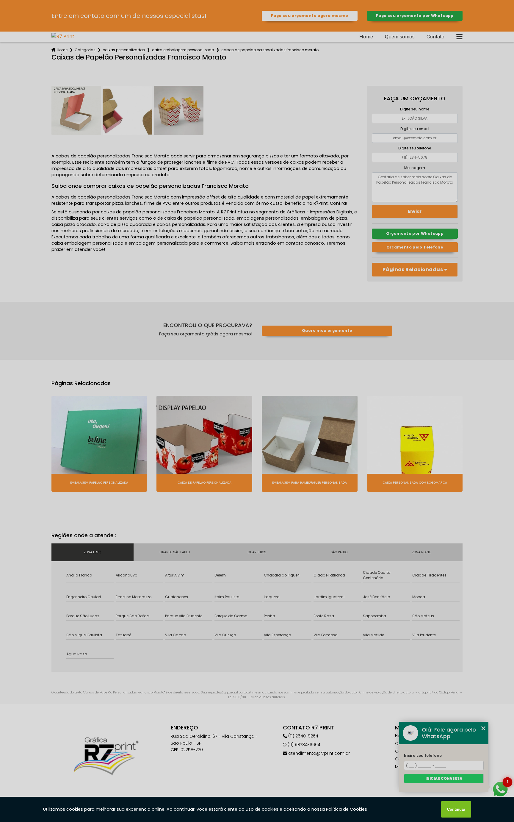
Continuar (456, 809)
